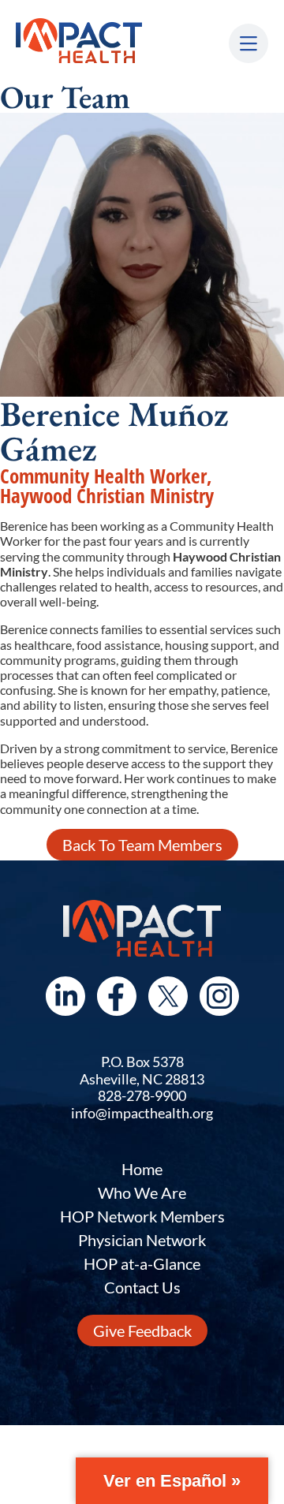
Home (142, 1168)
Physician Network (142, 1239)
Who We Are (142, 1192)
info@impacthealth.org (142, 1112)
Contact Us (142, 1287)
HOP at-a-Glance (142, 1263)
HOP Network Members (142, 1216)
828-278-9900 (142, 1095)
